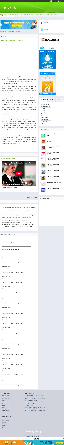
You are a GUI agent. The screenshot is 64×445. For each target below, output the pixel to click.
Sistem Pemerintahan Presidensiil (53, 177)
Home (1, 14)
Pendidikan (4, 397)
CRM (3, 427)
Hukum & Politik (5, 405)
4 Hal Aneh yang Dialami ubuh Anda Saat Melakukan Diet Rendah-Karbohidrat (42, 397)
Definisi (9, 14)
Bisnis (43, 108)
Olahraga (4, 409)
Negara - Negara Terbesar (54, 182)
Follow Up (54, 1)
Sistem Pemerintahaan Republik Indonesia (53, 158)
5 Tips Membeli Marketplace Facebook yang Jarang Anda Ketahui (39, 395)
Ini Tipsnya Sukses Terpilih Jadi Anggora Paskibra (35, 410)
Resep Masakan (31, 14)
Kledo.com (4, 422)
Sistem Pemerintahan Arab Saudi (53, 164)
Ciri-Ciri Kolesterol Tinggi (30, 403)
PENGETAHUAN (51, 99)
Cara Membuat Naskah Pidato (31, 409)
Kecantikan (45, 115)
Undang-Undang (6, 395)
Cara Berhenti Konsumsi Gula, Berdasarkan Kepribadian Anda (38, 402)
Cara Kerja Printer (29, 405)
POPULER (43, 99)
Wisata (43, 110)
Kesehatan (23, 14)
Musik (43, 113)
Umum (5, 31)
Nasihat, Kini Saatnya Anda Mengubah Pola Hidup (36, 398)
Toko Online (5, 418)
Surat (5, 14)
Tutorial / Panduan (6, 402)
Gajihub (4, 425)
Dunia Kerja (45, 119)
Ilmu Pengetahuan (44, 14)
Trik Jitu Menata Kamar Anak (31, 400)
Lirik (51, 14)
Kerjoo (3, 424)
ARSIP (59, 99)
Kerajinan (44, 121)
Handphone (45, 117)
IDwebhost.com (5, 420)
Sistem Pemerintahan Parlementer (53, 146)
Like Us (60, 1)
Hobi (43, 123)
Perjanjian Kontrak (6, 398)
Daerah (37, 14)
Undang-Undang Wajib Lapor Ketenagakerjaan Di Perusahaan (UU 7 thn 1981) (42, 407)
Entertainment (5, 410)
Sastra (3, 403)
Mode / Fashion (16, 14)
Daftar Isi (55, 14)
